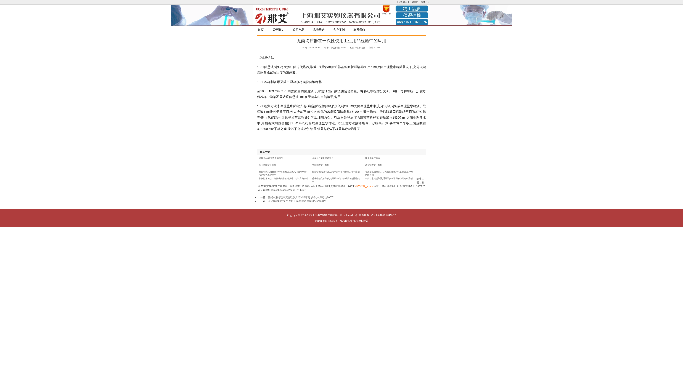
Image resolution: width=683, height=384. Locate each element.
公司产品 (298, 29)
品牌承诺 (318, 29)
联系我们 (359, 29)
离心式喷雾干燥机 (267, 165)
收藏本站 (414, 2)
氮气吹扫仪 (346, 221)
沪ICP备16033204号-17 (383, 215)
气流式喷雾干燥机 (320, 165)
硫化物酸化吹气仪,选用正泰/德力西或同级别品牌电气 (297, 201)
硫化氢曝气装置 (372, 158)
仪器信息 (360, 47)
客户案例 (339, 29)
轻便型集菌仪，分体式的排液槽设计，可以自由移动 (283, 178)
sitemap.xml (321, 221)
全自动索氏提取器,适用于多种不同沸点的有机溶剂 (336, 171)
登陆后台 (425, 2)
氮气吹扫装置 (360, 221)
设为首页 (403, 2)
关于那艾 (278, 29)
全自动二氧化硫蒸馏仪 (322, 158)
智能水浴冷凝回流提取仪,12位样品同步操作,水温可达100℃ (300, 197)
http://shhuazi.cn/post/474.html (288, 189)
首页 (261, 29)
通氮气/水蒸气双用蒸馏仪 (271, 158)
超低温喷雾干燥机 (373, 165)
